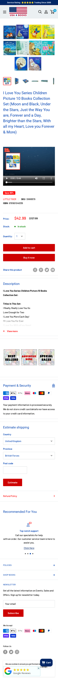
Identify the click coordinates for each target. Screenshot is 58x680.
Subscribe (13, 613)
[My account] (46, 12)
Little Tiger (9, 199)
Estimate (12, 482)
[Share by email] (53, 269)
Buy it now (29, 257)
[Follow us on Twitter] (11, 652)
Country (7, 434)
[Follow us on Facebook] (5, 652)
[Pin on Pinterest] (41, 269)
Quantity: (8, 236)
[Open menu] (4, 12)
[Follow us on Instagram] (17, 652)
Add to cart (29, 247)
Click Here (29, 548)
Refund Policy (10, 496)
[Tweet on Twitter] (47, 269)
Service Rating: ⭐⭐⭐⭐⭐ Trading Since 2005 (29, 2)
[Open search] (40, 12)
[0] (52, 12)
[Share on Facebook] (35, 269)
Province (7, 448)
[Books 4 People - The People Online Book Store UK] (8, 674)
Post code (8, 463)
